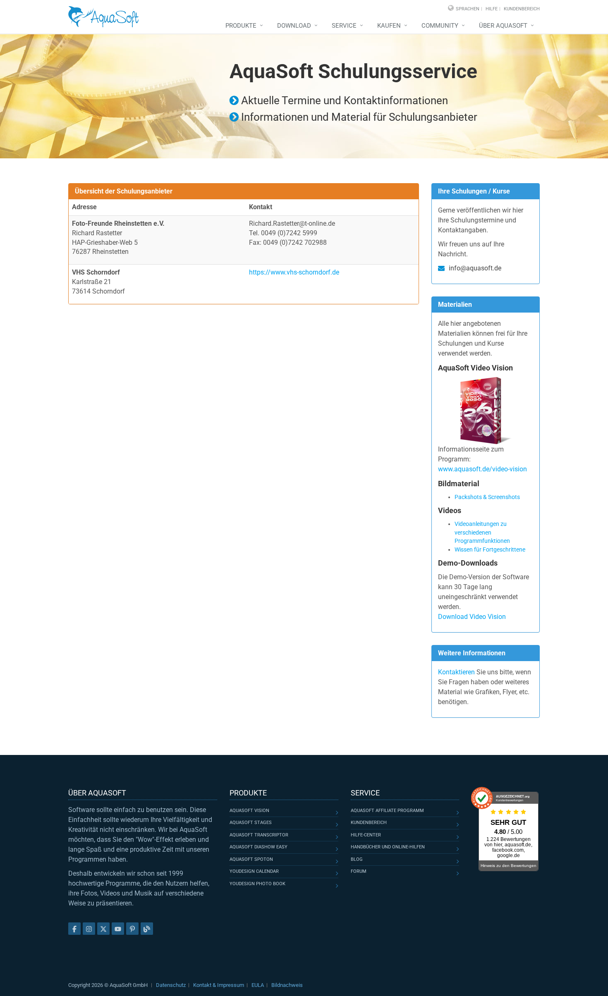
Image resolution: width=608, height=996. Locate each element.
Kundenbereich (522, 9)
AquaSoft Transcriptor (259, 835)
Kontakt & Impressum (218, 985)
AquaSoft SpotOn (251, 859)
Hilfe (492, 9)
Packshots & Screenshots (487, 497)
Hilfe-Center (366, 835)
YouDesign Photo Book (257, 883)
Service (344, 25)
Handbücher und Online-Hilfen (388, 847)
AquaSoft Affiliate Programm (387, 810)
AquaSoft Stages (251, 822)
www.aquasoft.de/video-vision (482, 469)
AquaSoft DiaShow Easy (258, 847)
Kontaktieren (456, 672)
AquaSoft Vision (249, 810)
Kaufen (389, 25)
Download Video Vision (472, 617)
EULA (257, 985)
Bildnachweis (287, 985)
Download (294, 25)
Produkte (240, 25)
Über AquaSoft (503, 25)
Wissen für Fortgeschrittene (490, 549)
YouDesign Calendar (254, 871)
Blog (357, 859)
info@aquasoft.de (475, 268)
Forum (358, 871)
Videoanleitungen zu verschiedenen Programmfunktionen (482, 532)
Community (439, 25)
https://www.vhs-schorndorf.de (294, 272)
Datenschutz (171, 985)
